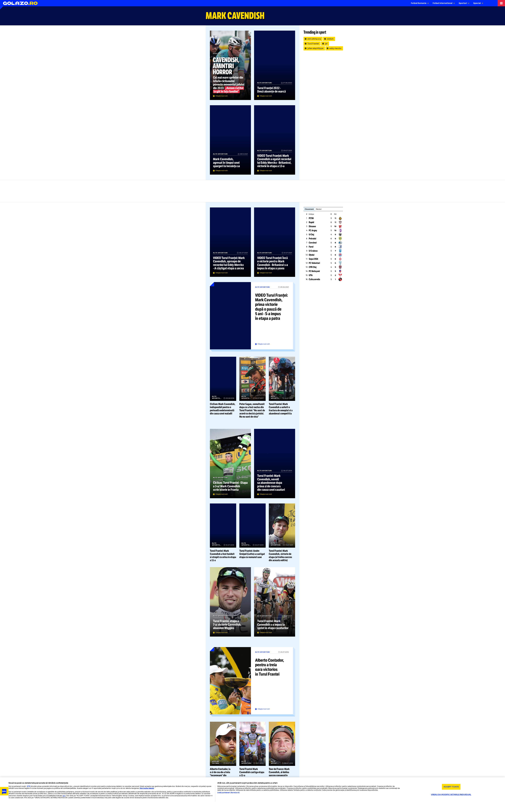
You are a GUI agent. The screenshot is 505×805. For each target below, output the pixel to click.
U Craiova (313, 250)
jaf (326, 43)
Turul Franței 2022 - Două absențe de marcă (274, 65)
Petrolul (312, 238)
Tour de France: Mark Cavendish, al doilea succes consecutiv (282, 749)
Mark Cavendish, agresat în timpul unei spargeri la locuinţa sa (230, 140)
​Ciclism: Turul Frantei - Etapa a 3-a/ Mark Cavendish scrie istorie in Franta (230, 463)
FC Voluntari (314, 263)
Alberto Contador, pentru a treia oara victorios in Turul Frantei (252, 681)
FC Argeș (313, 230)
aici (64, 795)
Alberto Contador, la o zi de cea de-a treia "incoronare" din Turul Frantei (223, 751)
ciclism (330, 39)
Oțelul (311, 254)
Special (477, 3)
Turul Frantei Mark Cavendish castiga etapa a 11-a (252, 749)
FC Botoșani (314, 271)
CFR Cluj (312, 267)
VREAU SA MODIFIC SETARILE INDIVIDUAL (451, 794)
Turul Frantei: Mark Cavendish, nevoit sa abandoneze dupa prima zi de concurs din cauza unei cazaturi (274, 463)
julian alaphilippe (315, 48)
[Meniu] (501, 3)
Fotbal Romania (418, 3)
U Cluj (311, 234)
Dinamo (312, 226)
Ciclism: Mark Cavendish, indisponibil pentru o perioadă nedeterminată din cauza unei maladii (223, 386)
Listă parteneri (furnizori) (228, 793)
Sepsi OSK (313, 259)
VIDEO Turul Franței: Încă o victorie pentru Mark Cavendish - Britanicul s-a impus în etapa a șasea (274, 242)
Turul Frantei (313, 43)
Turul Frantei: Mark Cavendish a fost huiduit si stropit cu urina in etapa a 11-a (223, 532)
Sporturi (463, 3)
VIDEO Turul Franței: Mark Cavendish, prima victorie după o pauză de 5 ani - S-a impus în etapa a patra (252, 316)
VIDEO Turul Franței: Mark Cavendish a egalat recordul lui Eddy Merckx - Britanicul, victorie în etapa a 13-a (274, 140)
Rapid (311, 222)
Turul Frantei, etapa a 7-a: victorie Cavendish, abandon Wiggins (230, 602)
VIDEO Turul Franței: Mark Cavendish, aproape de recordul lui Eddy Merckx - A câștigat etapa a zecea (230, 242)
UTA (311, 275)
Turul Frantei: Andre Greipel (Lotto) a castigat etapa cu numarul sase (252, 531)
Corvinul (313, 242)
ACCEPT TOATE (451, 787)
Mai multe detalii (147, 788)
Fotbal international (442, 3)
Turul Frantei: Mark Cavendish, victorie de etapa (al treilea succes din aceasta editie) (282, 532)
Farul (311, 246)
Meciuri (319, 209)
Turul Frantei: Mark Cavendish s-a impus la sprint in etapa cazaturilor (274, 602)
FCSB (311, 218)
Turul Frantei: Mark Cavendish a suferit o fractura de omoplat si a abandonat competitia (282, 386)
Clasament (309, 209)
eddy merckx (335, 48)
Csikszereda (314, 279)
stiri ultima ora (314, 39)
